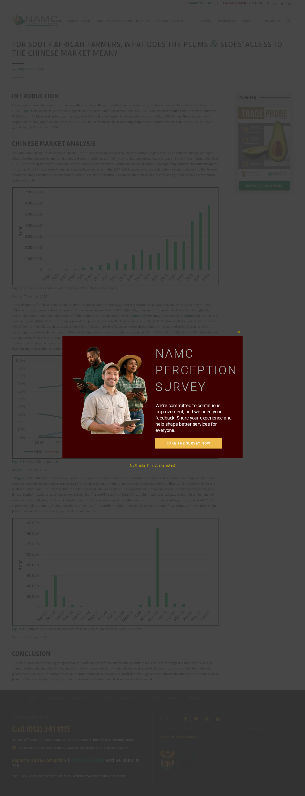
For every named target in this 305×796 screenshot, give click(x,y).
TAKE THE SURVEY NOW (188, 443)
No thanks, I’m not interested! (152, 465)
